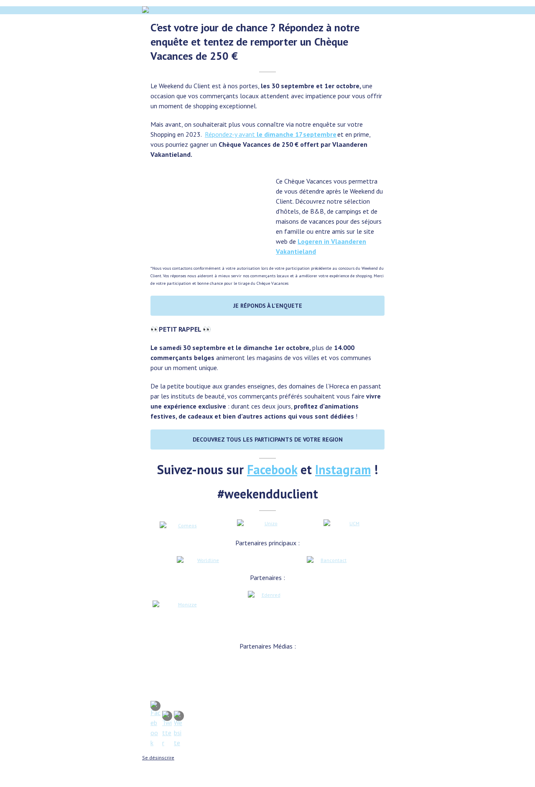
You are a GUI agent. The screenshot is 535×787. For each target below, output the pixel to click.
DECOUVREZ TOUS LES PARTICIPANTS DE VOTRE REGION (268, 439)
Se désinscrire (158, 757)
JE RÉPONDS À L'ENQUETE (267, 305)
